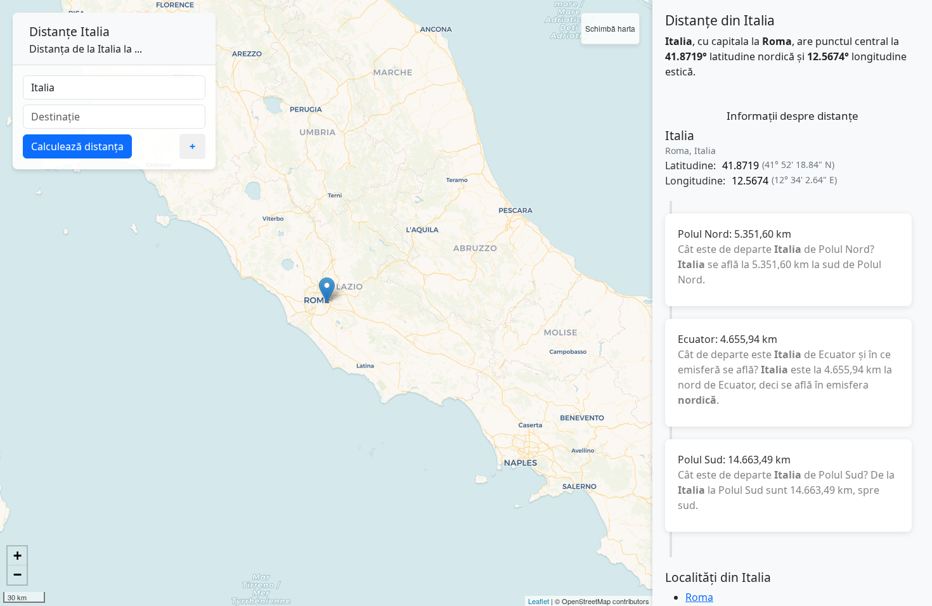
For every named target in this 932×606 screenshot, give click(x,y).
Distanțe (53, 31)
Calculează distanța (77, 146)
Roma (699, 597)
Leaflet (538, 601)
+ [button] (17, 556)
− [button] (17, 575)
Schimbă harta (610, 28)
